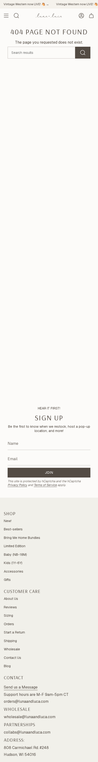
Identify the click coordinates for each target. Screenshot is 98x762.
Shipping (10, 641)
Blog (7, 666)
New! (7, 521)
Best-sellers (13, 529)
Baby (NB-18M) (15, 554)
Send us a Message (21, 687)
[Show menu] (6, 15)
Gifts (7, 580)
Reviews (10, 607)
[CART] (91, 15)
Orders (9, 624)
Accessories (13, 571)
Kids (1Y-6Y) (13, 563)
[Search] (82, 53)
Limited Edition (14, 546)
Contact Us (12, 658)
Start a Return (14, 632)
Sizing (8, 615)
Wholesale (12, 649)
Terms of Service (45, 485)
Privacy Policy (17, 485)
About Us (11, 599)
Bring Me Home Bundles (22, 538)
